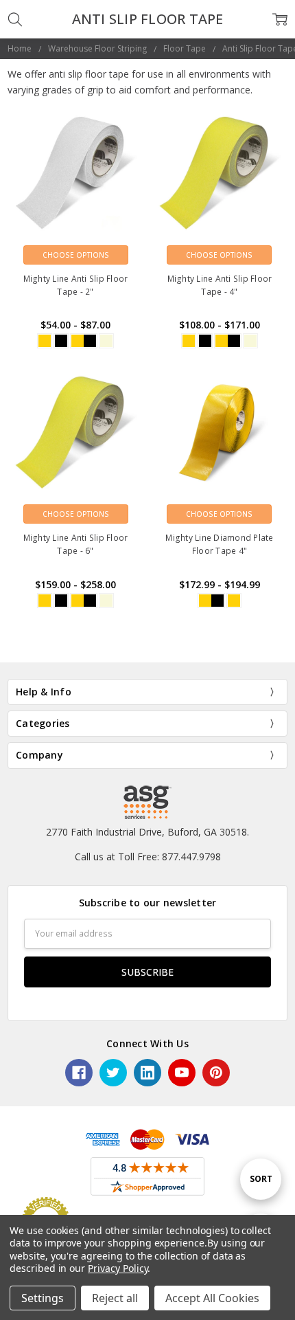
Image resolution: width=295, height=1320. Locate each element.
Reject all (115, 1298)
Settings (42, 1298)
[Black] (61, 340)
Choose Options (76, 255)
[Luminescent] (106, 340)
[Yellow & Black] (83, 340)
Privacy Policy (118, 1268)
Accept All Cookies (212, 1298)
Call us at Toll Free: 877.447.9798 (148, 856)
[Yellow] (44, 340)
